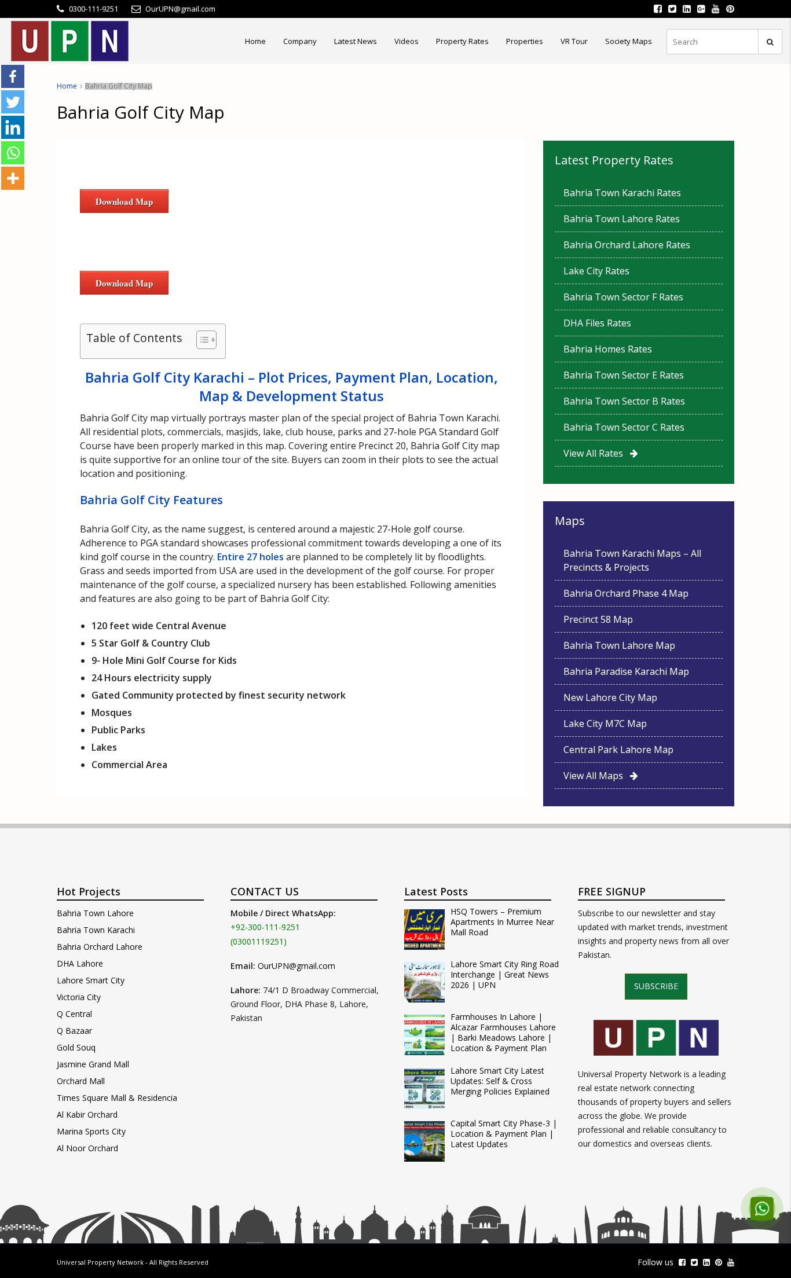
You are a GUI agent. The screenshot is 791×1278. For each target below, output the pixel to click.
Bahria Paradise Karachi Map (626, 671)
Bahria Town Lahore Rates (621, 218)
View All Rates (596, 453)
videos (406, 41)
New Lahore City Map (610, 697)
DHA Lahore (80, 963)
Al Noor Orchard (87, 1148)
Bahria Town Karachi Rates (622, 192)
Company (300, 41)
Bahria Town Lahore (95, 913)
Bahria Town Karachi (96, 929)
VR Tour (574, 41)
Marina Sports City (91, 1131)
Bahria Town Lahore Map (619, 645)
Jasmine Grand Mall (93, 1064)
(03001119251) (258, 941)
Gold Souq (76, 1047)
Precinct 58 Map (598, 619)
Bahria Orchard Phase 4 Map (626, 593)
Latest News (355, 41)
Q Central (74, 1013)
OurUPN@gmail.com (296, 965)
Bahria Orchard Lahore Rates (626, 244)
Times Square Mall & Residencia (117, 1097)
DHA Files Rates (597, 323)
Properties (524, 41)
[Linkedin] (12, 127)
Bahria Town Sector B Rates (624, 401)
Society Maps (628, 41)
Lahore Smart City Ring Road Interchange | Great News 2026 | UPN (505, 974)
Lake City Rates (596, 271)
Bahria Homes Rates (607, 349)
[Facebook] (12, 76)
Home (255, 41)
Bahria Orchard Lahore (99, 946)
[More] (12, 178)
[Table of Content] (206, 339)
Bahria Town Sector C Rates (623, 427)
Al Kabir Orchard (87, 1114)
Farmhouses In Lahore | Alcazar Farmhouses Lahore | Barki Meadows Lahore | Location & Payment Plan (503, 1032)
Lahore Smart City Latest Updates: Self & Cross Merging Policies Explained (500, 1081)
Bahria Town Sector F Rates (623, 297)
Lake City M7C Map (605, 723)
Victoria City (79, 996)
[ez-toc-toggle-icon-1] (201, 341)
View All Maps (596, 775)
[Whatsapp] (12, 152)
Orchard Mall (81, 1080)
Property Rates (462, 41)
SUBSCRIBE (656, 985)
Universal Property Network (100, 1262)
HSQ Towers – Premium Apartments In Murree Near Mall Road (502, 922)
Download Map (124, 201)
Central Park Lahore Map (618, 749)
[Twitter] (12, 101)
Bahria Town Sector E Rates (623, 375)
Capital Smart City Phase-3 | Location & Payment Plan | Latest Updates (504, 1134)
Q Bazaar (74, 1030)
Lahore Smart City (90, 980)
